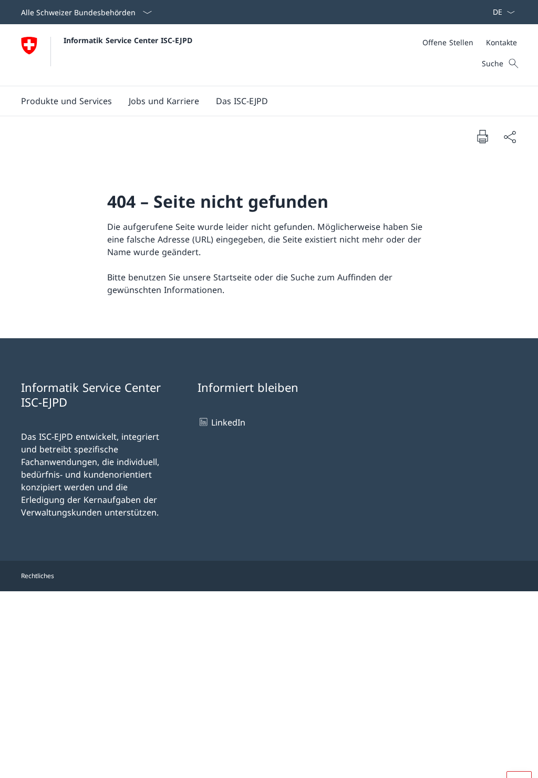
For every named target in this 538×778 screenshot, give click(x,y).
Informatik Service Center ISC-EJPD (128, 40)
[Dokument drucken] (482, 136)
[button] (66, 101)
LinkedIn (228, 422)
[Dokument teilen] (509, 137)
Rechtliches (37, 575)
